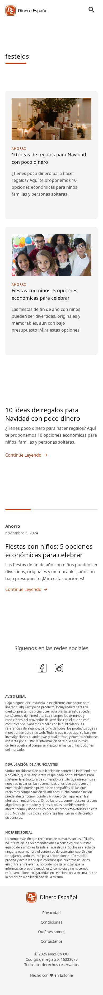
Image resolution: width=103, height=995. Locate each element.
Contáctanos (52, 941)
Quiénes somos (51, 931)
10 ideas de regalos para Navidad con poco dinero (42, 414)
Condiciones (51, 922)
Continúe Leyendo (23, 455)
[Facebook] (43, 669)
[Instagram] (60, 669)
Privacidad (51, 912)
